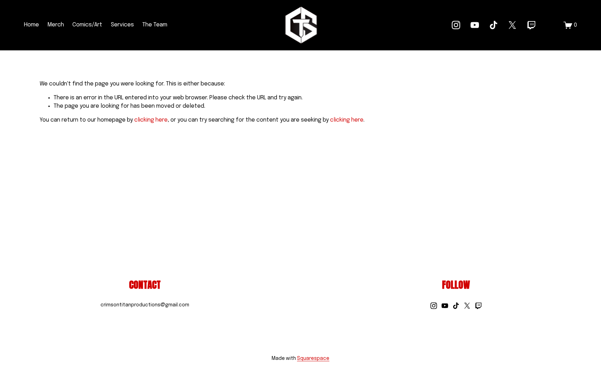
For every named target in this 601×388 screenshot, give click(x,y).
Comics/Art (87, 25)
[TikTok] (493, 25)
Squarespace (313, 358)
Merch (55, 25)
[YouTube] (475, 25)
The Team (154, 25)
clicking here (151, 120)
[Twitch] (531, 25)
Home (31, 25)
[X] (512, 25)
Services (122, 25)
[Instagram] (456, 25)
